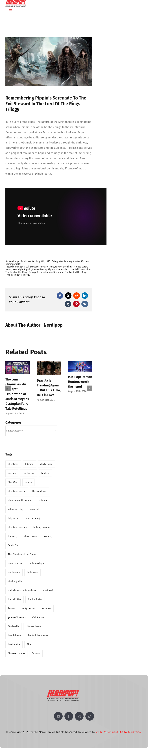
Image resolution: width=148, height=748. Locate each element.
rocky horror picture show (22, 586)
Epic (22, 266)
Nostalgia (18, 269)
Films (51, 266)
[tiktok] (89, 712)
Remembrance (44, 272)
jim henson (14, 568)
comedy (48, 532)
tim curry (13, 532)
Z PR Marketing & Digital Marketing (118, 727)
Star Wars (13, 478)
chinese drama (34, 622)
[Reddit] (76, 295)
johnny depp (37, 559)
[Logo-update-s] (63, 687)
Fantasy (43, 266)
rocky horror (28, 604)
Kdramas (46, 604)
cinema (15, 266)
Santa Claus (14, 541)
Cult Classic (38, 613)
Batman (36, 649)
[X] (68, 295)
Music (8, 269)
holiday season (41, 523)
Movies (85, 261)
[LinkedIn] (85, 295)
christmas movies (17, 523)
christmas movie (16, 487)
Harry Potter (14, 595)
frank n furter (35, 595)
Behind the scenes (38, 631)
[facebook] (68, 712)
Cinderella (13, 622)
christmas (13, 460)
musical (34, 505)
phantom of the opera (20, 496)
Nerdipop (13, 261)
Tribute (18, 274)
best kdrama (14, 631)
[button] (8, 386)
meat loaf (48, 586)
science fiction (15, 559)
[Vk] (84, 304)
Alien (29, 640)
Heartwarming (32, 514)
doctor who (46, 460)
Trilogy (26, 274)
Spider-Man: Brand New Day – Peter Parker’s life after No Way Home (48, 391)
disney (28, 478)
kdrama (29, 460)
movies (12, 469)
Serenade (58, 272)
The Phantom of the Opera (22, 550)
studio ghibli (15, 577)
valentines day (15, 505)
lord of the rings (64, 266)
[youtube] (58, 712)
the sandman (39, 487)
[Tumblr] (68, 304)
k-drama (42, 496)
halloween (32, 568)
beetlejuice (14, 640)
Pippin (27, 269)
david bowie (30, 532)
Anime (11, 604)
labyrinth (13, 514)
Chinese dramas (16, 649)
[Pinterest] (76, 304)
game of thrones (16, 613)
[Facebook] (60, 295)
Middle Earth (80, 266)
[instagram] (79, 712)
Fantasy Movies (72, 261)
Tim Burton (28, 469)
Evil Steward (32, 266)
